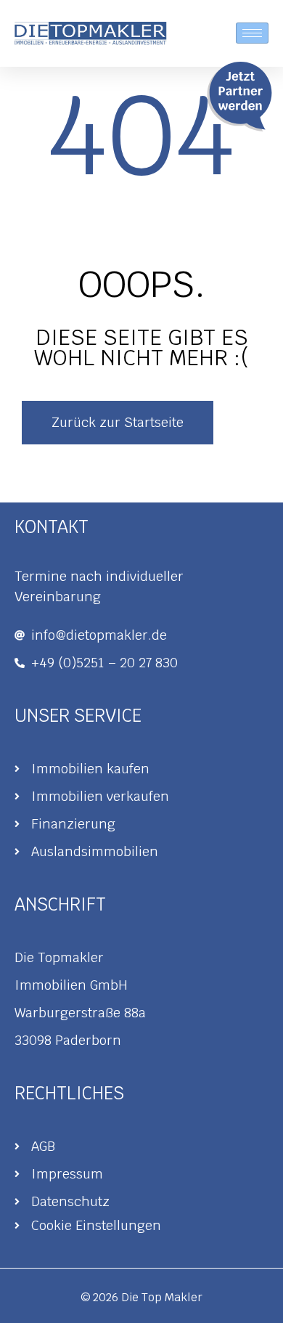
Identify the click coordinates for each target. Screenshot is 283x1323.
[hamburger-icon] (252, 33)
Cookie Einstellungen (96, 1225)
